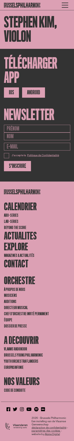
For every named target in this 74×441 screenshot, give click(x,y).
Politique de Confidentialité (43, 155)
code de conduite (14, 390)
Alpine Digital (52, 434)
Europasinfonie (13, 367)
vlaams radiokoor (15, 349)
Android (33, 92)
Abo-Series (11, 215)
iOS (11, 92)
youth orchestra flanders (21, 361)
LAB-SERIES (11, 221)
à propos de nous (14, 289)
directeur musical (16, 307)
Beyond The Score (15, 227)
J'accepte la (35, 155)
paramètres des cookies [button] (46, 431)
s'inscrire (17, 166)
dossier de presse (15, 326)
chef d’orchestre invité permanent (26, 313)
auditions (10, 301)
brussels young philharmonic (23, 355)
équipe (8, 320)
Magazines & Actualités (19, 255)
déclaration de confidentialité (49, 428)
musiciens (10, 295)
